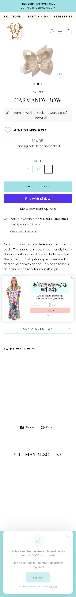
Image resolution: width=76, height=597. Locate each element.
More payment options (38, 209)
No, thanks (50, 315)
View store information (23, 231)
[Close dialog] (71, 277)
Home (37, 92)
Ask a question (38, 329)
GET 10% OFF (50, 311)
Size (38, 161)
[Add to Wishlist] (38, 130)
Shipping (22, 146)
